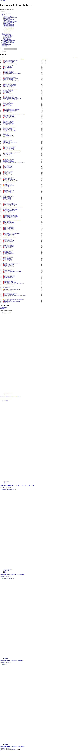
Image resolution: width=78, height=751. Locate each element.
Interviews (6, 658)
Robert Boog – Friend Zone (7, 140)
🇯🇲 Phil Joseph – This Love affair (8, 136)
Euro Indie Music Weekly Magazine (8, 42)
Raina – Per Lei (5, 134)
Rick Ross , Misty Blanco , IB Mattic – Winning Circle (12, 98)
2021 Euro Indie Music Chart (9, 26)
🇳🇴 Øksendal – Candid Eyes (7, 93)
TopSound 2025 (7, 20)
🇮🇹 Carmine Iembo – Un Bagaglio (8, 264)
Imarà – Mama (5, 224)
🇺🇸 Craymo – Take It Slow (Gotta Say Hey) (10, 60)
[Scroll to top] (0, 750)
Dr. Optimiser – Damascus (7, 211)
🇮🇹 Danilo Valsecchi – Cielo (7, 247)
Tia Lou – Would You (6, 141)
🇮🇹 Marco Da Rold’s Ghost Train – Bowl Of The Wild (12, 220)
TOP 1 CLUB (6, 32)
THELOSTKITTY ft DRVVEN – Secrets (10, 125)
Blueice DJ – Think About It (7, 197)
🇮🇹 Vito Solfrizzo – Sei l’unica (8, 232)
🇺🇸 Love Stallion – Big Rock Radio (9, 147)
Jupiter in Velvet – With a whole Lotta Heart (10, 142)
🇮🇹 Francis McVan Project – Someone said (10, 204)
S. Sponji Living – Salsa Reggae (8, 87)
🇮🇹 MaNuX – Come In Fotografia (8, 228)
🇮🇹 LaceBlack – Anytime (7, 191)
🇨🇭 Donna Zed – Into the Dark (8, 241)
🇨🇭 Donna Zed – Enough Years (8, 174)
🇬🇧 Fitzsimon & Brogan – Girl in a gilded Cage (11, 144)
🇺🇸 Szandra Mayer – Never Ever (8, 96)
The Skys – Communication (7, 122)
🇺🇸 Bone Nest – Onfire (6, 143)
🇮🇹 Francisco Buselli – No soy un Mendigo (10, 215)
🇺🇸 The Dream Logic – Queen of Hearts (9, 84)
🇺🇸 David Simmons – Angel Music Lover (10, 97)
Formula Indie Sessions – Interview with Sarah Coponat (12, 746)
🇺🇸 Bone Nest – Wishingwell (7, 167)
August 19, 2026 (8, 487)
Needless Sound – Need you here (8, 161)
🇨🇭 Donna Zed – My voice (7, 168)
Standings (76, 57)
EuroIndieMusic (3, 487)
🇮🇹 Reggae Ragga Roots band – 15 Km (9, 131)
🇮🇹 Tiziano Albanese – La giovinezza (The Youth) (11, 233)
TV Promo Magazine (7, 39)
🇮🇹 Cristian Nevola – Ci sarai (8, 171)
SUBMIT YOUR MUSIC (6, 34)
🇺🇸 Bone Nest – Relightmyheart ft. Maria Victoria (11, 152)
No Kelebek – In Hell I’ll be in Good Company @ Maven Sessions (14, 162)
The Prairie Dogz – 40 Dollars (8, 79)
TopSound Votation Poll (8, 41)
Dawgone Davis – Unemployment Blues (9, 130)
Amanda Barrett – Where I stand (8, 121)
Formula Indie (4, 14)
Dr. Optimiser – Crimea (6, 187)
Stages (74, 57)
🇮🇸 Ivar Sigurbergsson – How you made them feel (11, 263)
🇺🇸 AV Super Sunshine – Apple (8, 86)
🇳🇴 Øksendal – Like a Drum (7, 106)
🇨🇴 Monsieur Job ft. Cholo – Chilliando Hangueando (11, 289)
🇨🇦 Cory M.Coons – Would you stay (9, 179)
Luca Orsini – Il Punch (6, 287)
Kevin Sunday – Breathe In (7, 160)
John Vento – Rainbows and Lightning (9, 267)
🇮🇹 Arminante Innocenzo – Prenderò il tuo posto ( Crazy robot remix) (14, 295)
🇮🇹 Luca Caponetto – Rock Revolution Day (10, 110)
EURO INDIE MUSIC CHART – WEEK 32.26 (10, 396)
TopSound (4, 43)
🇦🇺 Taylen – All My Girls (7, 68)
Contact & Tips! (4, 46)
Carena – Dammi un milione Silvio (8, 183)
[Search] (0, 47)
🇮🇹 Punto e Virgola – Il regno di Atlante (9, 282)
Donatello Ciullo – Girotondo (7, 128)
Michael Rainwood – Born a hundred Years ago (11, 80)
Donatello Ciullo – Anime (7, 251)
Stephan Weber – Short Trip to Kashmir (9, 236)
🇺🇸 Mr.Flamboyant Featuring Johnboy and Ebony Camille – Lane (14, 114)
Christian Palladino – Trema (7, 239)
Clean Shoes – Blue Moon (7, 200)
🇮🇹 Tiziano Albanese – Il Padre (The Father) (10, 216)
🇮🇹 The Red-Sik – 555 (6, 193)
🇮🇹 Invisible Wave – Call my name (8, 190)
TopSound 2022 (7, 31)
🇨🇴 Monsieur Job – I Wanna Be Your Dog (10, 63)
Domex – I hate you (6, 92)
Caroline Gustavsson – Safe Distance (9, 100)
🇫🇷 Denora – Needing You (7, 67)
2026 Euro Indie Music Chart (9, 16)
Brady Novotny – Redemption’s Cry (9, 218)
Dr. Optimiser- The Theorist (7, 178)
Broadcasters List (7, 38)
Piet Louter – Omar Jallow (7, 221)
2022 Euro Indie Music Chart (9, 25)
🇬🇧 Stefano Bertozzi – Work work (8, 222)
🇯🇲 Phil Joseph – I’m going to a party (9, 153)
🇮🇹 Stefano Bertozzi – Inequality (8, 290)
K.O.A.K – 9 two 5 (6, 137)
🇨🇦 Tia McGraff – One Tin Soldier (8, 148)
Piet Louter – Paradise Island (7, 259)
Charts (3, 15)
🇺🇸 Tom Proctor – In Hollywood (8, 71)
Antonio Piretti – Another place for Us (9, 284)
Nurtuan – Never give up (7, 300)
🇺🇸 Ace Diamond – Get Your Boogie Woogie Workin (12, 73)
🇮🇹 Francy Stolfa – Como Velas (8, 286)
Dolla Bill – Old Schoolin (7, 91)
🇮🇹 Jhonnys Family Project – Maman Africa (10, 293)
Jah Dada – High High (6, 154)
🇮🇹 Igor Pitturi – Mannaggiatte (8, 277)
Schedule (5, 572)
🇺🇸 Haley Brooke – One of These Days (9, 77)
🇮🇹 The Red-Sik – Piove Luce (8, 265)
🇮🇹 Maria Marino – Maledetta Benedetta (9, 217)
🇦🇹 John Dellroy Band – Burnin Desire (9, 118)
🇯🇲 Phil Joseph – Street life (7, 156)
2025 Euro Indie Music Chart (9, 19)
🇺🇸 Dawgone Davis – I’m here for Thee (9, 111)
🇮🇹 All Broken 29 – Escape (7, 252)
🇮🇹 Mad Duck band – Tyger (7, 105)
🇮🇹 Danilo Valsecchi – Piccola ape (8, 294)
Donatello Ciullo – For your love (8, 124)
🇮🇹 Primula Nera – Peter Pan (7, 260)
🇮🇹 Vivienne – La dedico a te (7, 272)
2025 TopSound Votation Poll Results (10, 21)
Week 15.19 (3, 307)
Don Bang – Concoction (7, 198)
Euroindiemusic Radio (6, 33)
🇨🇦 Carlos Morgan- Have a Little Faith (9, 117)
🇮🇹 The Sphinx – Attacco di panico (8, 229)
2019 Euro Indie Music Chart (9, 28)
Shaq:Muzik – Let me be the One (8, 81)
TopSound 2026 (7, 18)
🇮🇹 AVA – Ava (5, 189)
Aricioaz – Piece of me (6, 104)
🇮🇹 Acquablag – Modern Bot (7, 165)
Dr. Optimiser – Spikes (6, 173)
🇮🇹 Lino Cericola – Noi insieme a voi (9, 210)
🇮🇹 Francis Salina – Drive (7, 254)
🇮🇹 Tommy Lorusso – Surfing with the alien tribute (11, 230)
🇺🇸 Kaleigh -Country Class (7, 102)
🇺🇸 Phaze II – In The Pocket (7, 112)
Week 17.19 (3, 308)
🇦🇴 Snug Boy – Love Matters (8, 72)
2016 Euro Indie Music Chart (9, 30)
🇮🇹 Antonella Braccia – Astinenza (8, 278)
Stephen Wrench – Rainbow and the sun (9, 85)
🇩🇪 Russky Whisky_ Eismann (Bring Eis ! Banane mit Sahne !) (13, 299)
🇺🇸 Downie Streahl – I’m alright (8, 65)
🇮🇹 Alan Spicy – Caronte (7, 296)
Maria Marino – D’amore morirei (8, 266)
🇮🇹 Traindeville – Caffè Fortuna (8, 257)
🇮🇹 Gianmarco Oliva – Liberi (8, 242)
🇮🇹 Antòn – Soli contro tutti (7, 172)
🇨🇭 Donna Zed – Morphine (7, 199)
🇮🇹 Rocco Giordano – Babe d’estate (9, 192)
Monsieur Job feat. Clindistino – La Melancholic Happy (12, 150)
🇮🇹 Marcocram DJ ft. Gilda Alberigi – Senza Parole (11, 301)
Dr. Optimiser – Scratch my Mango (8, 177)
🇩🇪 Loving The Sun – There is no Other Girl (10, 180)
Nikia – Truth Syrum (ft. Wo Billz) (8, 123)
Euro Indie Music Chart (8, 480)
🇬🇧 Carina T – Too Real (7, 66)
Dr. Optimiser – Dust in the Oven (8, 235)
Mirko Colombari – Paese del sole (8, 208)
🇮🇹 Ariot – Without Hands (7, 248)
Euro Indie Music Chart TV (6, 44)
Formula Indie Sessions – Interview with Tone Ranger (11, 660)
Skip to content (2, 0)
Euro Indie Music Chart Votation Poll (8, 40)
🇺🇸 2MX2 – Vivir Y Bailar (7, 302)
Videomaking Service (7, 37)
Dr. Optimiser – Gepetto (7, 270)
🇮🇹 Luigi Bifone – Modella (7, 244)
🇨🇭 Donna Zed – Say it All (7, 184)
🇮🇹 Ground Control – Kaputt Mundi (9, 205)
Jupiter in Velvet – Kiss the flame (8, 155)
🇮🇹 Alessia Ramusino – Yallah (8, 281)
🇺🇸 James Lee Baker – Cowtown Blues (9, 146)
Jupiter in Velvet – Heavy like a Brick (9, 149)
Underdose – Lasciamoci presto (8, 103)
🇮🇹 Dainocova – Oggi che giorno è (8, 240)
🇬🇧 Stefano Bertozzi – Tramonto (8, 245)
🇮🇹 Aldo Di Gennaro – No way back (9, 223)
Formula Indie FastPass (8, 36)
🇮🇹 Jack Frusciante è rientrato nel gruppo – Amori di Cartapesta (13, 283)
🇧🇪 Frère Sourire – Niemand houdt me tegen (10, 78)
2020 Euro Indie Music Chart (9, 27)
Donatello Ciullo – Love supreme (8, 116)
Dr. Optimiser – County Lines (8, 195)
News (5, 394)
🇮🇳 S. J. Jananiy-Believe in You (8, 135)
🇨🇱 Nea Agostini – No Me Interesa (8, 159)
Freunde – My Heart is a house (8, 83)
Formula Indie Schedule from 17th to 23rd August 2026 (12, 574)
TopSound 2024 (7, 23)
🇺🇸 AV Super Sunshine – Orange (8, 61)
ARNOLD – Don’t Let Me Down (8, 196)
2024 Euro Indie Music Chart (9, 22)
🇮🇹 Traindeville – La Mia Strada (8, 227)
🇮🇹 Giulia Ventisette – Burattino (8, 269)
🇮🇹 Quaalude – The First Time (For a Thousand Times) (12, 271)
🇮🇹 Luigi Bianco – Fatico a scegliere (9, 276)
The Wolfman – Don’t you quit (8, 90)
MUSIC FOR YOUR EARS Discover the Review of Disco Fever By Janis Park (17, 485)
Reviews (5, 483)
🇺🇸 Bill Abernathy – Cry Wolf (8, 129)
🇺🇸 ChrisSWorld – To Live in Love (9, 203)
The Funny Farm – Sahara (7, 258)
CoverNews (13, 749)
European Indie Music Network (16, 5)
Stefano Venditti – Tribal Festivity (8, 246)
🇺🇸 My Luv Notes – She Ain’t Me (8, 62)
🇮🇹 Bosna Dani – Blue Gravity (8, 250)
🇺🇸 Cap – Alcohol (6, 74)
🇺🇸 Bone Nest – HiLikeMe (7, 166)
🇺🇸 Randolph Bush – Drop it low (8, 115)
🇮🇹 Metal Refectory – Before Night (9, 275)
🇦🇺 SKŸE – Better (6, 133)
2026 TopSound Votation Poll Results (10, 17)
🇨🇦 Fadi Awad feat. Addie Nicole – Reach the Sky (11, 109)
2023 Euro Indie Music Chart (9, 24)
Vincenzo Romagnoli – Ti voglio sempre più (10, 209)
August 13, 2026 (8, 662)
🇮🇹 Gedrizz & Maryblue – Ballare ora (9, 234)
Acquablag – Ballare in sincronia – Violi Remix (11, 99)
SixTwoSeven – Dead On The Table (9, 212)
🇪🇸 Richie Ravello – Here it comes (8, 185)
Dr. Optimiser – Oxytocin (7, 186)
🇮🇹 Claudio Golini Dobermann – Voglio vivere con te (12, 120)
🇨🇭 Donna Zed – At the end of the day (9, 181)
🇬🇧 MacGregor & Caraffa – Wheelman (9, 127)
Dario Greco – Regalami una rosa (8, 253)
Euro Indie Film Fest (5, 45)
